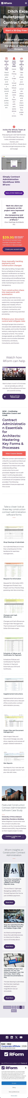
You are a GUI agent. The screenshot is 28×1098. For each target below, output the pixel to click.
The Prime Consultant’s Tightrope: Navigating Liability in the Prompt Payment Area (12, 881)
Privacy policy (14, 1095)
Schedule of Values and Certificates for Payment (12, 654)
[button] (25, 1068)
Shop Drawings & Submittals (14, 542)
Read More (9, 902)
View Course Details (14, 453)
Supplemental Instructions (13, 694)
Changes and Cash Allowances (10, 616)
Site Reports (8, 763)
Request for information (12, 579)
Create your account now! (14, 249)
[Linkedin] (11, 1037)
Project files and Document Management (14, 731)
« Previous (7, 1007)
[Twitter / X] (16, 1037)
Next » (14, 1011)
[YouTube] (21, 1037)
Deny (14, 1087)
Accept (14, 1083)
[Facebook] (7, 1037)
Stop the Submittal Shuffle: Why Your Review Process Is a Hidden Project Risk (14, 926)
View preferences (14, 1092)
